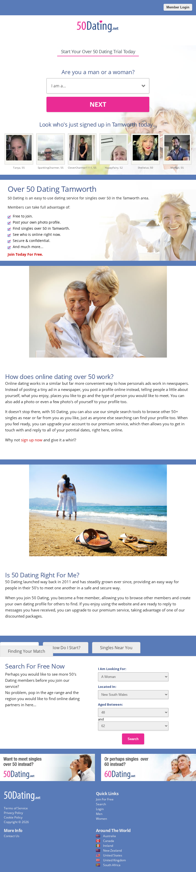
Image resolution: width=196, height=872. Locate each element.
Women (101, 818)
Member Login (177, 7)
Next (98, 104)
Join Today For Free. (25, 254)
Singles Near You (116, 647)
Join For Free (105, 799)
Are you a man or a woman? (98, 72)
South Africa (111, 865)
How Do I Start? (65, 647)
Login (100, 809)
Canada (108, 841)
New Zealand (112, 850)
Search (133, 739)
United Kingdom (114, 860)
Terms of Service (16, 808)
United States (112, 855)
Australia (109, 836)
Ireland (108, 845)
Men (99, 814)
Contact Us (11, 836)
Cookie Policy (13, 817)
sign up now (31, 439)
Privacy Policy (13, 813)
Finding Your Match (26, 651)
